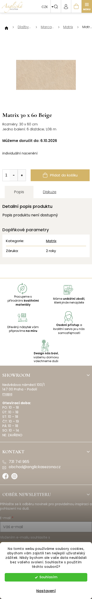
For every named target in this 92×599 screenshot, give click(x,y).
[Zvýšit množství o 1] (22, 175)
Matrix (51, 240)
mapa (7, 394)
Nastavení (46, 590)
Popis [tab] (19, 192)
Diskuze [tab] (49, 192)
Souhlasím (48, 577)
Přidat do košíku (64, 175)
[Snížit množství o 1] (14, 175)
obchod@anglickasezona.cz (35, 467)
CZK (45, 6)
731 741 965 (19, 461)
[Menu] (87, 6)
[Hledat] (55, 6)
